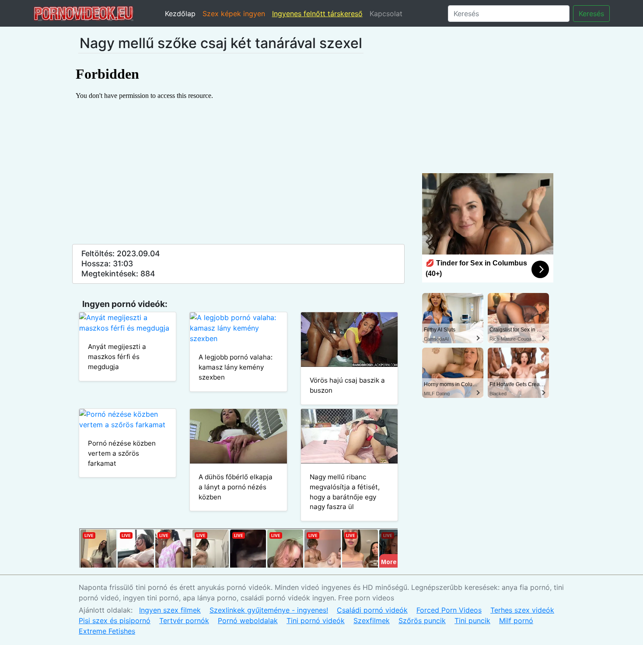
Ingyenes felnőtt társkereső (317, 13)
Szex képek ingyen (234, 13)
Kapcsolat (386, 13)
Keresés (591, 13)
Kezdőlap (180, 13)
